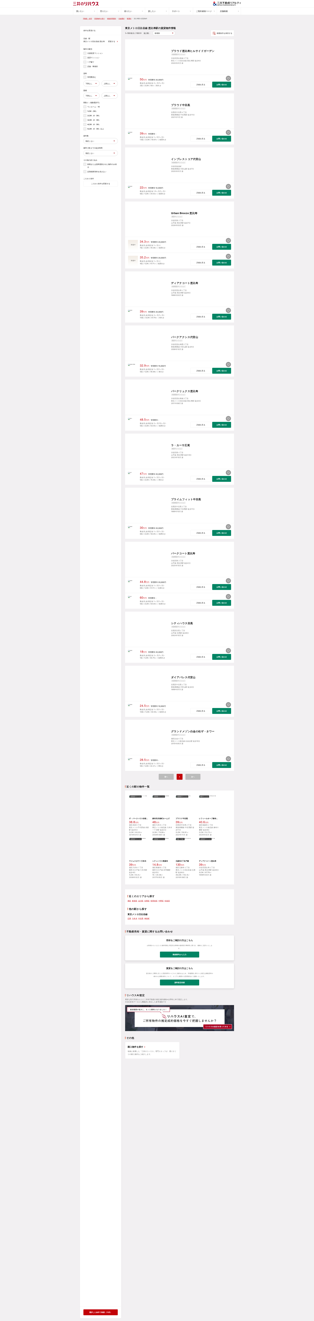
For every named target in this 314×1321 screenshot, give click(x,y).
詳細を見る (200, 84)
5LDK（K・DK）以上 (95, 129)
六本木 (134, 918)
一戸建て (90, 62)
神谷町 (147, 918)
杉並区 (167, 901)
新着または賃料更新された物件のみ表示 (102, 165)
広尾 (129, 918)
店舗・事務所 (92, 66)
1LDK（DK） (92, 111)
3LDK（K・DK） (93, 120)
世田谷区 (153, 901)
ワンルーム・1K (93, 107)
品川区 (140, 901)
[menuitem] (85, 11)
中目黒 (140, 918)
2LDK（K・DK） (93, 116)
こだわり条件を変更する (100, 184)
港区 (129, 901)
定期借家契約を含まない (96, 172)
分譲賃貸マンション (95, 53)
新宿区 (134, 901)
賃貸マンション (93, 58)
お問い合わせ (221, 84)
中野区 (161, 901)
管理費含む (91, 77)
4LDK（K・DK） (93, 124)
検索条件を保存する (224, 33)
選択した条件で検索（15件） (100, 1312)
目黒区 (147, 901)
